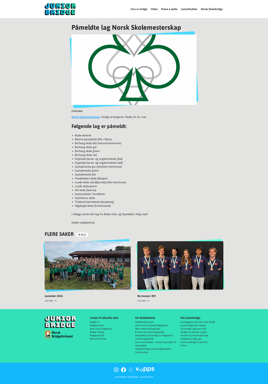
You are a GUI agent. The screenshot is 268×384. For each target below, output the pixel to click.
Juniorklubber (189, 9)
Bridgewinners (97, 325)
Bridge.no (94, 322)
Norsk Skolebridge (212, 9)
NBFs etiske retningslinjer (147, 328)
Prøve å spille (169, 9)
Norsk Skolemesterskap (85, 116)
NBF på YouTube (98, 338)
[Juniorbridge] (60, 9)
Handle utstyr (142, 352)
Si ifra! (183, 345)
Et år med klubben (144, 342)
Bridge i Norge (97, 332)
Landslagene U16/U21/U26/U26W (197, 322)
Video (154, 9)
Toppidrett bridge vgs (190, 338)
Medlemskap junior (144, 322)
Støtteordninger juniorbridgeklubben (153, 349)
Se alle (82, 234)
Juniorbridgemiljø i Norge (193, 325)
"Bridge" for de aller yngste (193, 332)
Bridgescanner (97, 335)
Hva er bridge (139, 9)
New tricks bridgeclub (101, 328)
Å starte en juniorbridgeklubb (149, 332)
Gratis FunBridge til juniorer (194, 342)
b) (153, 338)
